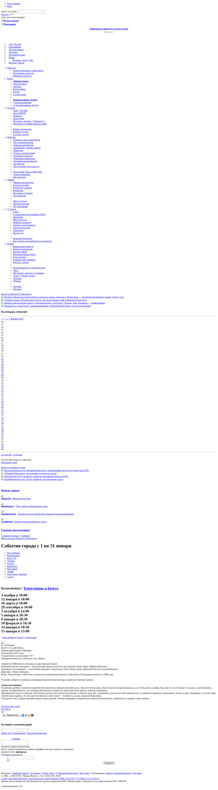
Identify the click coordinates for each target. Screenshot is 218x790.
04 (2, 364)
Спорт (10, 577)
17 (2, 399)
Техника (17, 278)
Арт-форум (18, 164)
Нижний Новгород (22, 238)
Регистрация (13, 3)
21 (2, 409)
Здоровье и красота (22, 156)
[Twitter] (26, 715)
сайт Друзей (15, 44)
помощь (16, 738)
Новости (11, 68)
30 (2, 433)
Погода (5, 14)
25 (2, 420)
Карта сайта (48, 773)
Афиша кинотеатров (23, 182)
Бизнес (10, 244)
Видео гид (18, 233)
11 (2, 383)
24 (2, 417)
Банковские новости (23, 246)
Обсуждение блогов (23, 142)
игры (24, 60)
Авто (15, 270)
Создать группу (21, 134)
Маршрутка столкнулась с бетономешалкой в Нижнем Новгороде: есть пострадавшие (47, 306)
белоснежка (31, 637)
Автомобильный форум (25, 161)
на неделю (6, 454)
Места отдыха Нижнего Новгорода (19, 538)
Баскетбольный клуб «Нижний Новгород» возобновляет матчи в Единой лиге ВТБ (46, 470)
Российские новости (23, 73)
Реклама (17, 289)
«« (2, 319)
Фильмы (16, 60)
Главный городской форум (26, 140)
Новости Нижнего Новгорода (28, 70)
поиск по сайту (9, 11)
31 (2, 436)
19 (2, 404)
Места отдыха (20, 201)
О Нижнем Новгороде (67, 773)
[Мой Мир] (32, 715)
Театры (10, 561)
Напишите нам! (9, 462)
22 (2, 412)
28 (2, 428)
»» (7, 319)
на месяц (17, 454)
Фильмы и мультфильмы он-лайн (30, 124)
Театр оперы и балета (40, 588)
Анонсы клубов (21, 185)
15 (2, 393)
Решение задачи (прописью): (15, 746)
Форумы (13, 52)
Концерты (18, 190)
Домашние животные (24, 158)
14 (2, 391)
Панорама (18, 217)
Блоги (10, 78)
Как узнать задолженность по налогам (32, 241)
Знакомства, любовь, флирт (27, 148)
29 (2, 430)
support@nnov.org (123, 773)
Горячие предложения (24, 225)
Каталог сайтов (16, 63)
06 (2, 369)
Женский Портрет (21, 498)
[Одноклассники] (29, 715)
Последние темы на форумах (27, 172)
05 (2, 367)
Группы (11, 108)
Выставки (12, 569)
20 (2, 407)
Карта (12, 57)
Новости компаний (22, 249)
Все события (19, 196)
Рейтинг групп (20, 132)
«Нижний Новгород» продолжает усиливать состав (30, 473)
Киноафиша (15, 47)
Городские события (17, 574)
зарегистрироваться (37, 733)
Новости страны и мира (13, 467)
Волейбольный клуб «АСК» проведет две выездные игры (33, 479)
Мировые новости (22, 76)
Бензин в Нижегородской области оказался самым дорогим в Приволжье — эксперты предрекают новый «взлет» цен (64, 297)
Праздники (18, 118)
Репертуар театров (22, 188)
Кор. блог (84, 773)
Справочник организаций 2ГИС (29, 214)
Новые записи (10, 490)
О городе (11, 209)
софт (30, 60)
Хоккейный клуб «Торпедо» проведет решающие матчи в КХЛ (36, 476)
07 (2, 372)
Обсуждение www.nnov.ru (26, 166)
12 (2, 385)
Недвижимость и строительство (29, 267)
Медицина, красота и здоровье (28, 273)
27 (2, 425)
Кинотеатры (13, 555)
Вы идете (15, 706)
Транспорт (18, 230)
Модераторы (19, 177)
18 (2, 401)
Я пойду (5, 706)
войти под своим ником (13, 733)
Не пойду (6, 709)
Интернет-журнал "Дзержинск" (29, 121)
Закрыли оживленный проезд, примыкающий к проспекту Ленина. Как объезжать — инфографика (54, 303)
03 (2, 361)
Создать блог (19, 94)
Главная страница (10, 535)
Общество (18, 150)
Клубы (10, 563)
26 (2, 423)
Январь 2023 (17, 319)
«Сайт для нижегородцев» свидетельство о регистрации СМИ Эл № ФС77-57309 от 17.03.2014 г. (50, 778)
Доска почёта (20, 84)
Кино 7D (11, 558)
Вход (9, 6)
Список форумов (21, 174)
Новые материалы (22, 129)
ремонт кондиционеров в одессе (30, 521)
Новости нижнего (22, 222)
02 (2, 359)
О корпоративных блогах (26, 105)
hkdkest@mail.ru (21, 773)
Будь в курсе (109, 32)
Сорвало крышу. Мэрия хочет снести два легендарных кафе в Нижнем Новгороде (45, 300)
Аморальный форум (23, 145)
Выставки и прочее (23, 193)
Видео (16, 92)
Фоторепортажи (17, 55)
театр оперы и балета (12, 637)
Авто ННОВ (19, 113)
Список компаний (22, 102)
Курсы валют (19, 257)
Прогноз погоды (21, 228)
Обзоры (17, 281)
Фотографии (19, 89)
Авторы (17, 86)
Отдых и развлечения (24, 153)
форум (109, 773)
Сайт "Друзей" (20, 110)
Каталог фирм (20, 252)
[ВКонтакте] (23, 715)
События (25, 535)
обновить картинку (12, 754)
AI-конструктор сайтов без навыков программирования (45, 514)
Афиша (10, 180)
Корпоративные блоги (24, 254)
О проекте (35, 773)
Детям (10, 571)
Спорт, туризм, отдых (24, 275)
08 (2, 375)
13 (2, 388)
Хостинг (17, 286)
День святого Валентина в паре (32, 506)
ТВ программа (16, 49)
